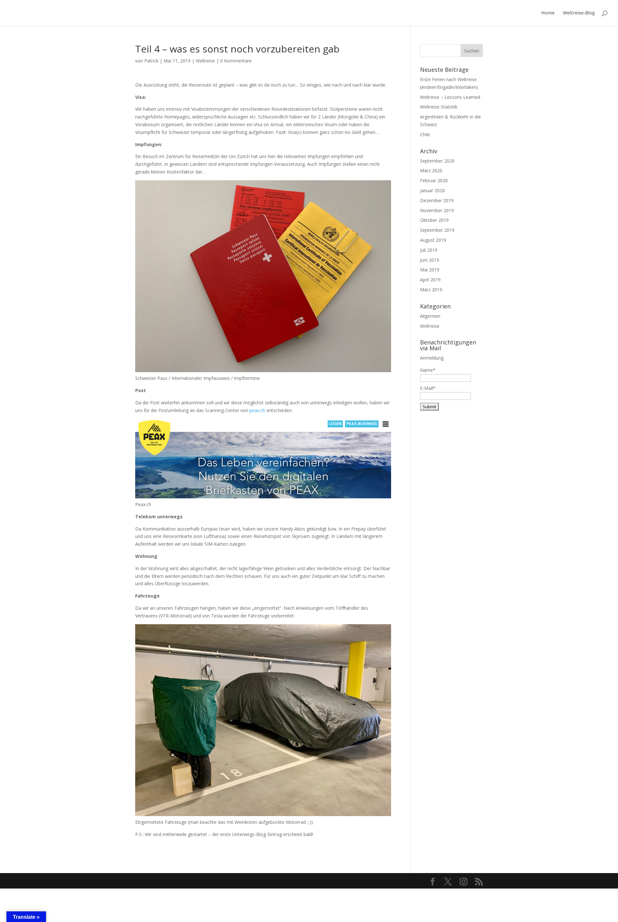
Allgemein (430, 316)
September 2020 (437, 161)
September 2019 (437, 230)
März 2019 (431, 290)
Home (548, 13)
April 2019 (430, 280)
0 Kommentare (236, 61)
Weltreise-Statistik (438, 107)
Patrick (151, 61)
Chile (425, 134)
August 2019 (433, 240)
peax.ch (257, 410)
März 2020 (431, 170)
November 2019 (437, 210)
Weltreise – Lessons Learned (450, 97)
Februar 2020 (434, 180)
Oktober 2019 (434, 220)
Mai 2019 (429, 270)
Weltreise (205, 61)
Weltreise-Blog (579, 13)
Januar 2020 (432, 190)
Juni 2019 (429, 260)
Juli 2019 (428, 250)
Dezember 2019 (437, 200)
